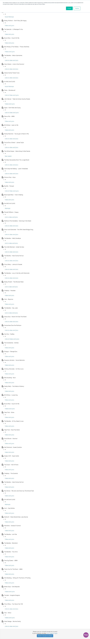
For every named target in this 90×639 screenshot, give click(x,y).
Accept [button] (69, 8)
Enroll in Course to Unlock (45, 635)
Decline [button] (77, 8)
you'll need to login (52, 633)
